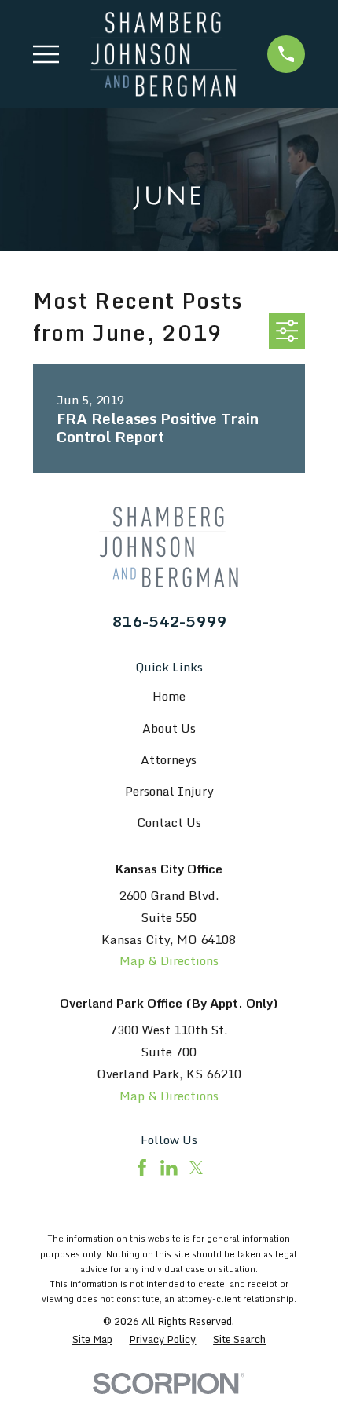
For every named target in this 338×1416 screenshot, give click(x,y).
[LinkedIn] (169, 1167)
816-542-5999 (169, 621)
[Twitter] (196, 1167)
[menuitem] (92, 1339)
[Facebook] (142, 1167)
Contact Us (169, 822)
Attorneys (169, 759)
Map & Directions (169, 960)
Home (169, 696)
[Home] (163, 54)
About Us (169, 728)
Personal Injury (169, 791)
